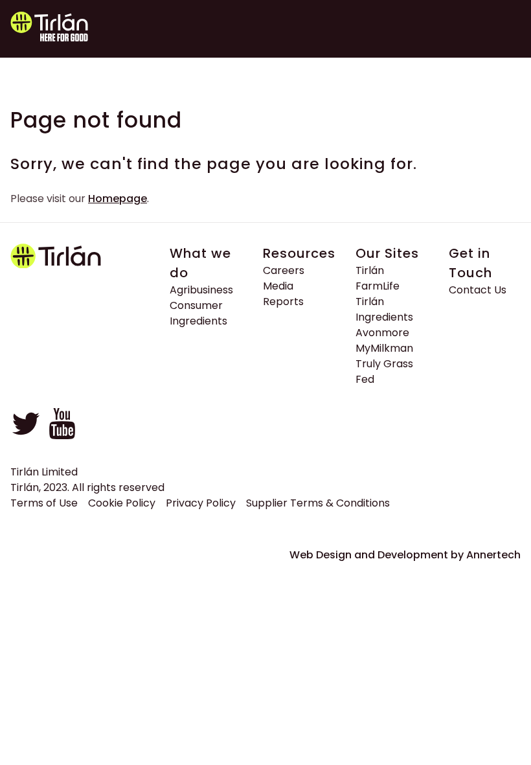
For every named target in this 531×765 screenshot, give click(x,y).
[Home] (86, 28)
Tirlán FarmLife (378, 278)
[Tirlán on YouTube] (62, 435)
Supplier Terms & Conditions (318, 503)
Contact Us (477, 289)
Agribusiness (201, 289)
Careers (283, 270)
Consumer (196, 305)
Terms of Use (44, 503)
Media (278, 286)
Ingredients (198, 321)
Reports (283, 301)
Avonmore (382, 332)
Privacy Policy (201, 503)
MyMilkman (384, 348)
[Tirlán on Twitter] (25, 435)
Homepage (117, 198)
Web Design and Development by (405, 554)
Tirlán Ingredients (384, 309)
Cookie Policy (121, 503)
